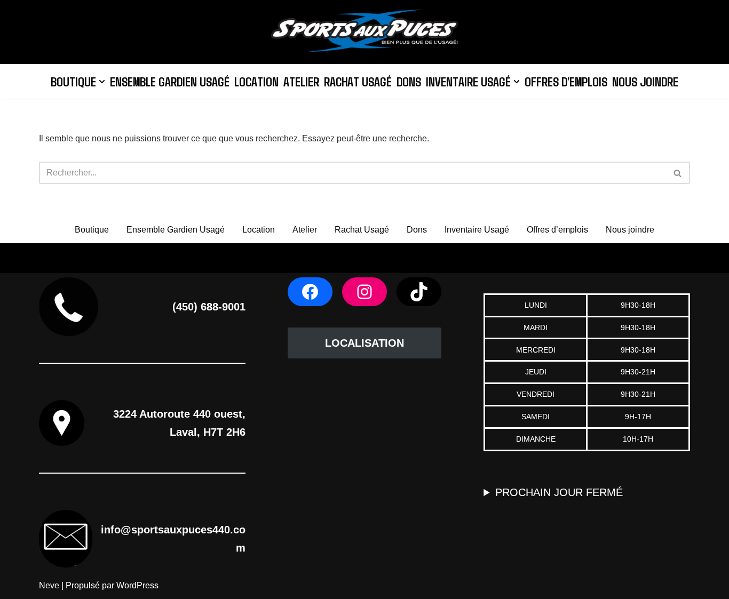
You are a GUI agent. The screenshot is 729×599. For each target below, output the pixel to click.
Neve (49, 585)
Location (256, 81)
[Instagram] (364, 291)
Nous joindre (645, 81)
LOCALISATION (364, 343)
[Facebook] (310, 291)
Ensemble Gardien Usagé (169, 81)
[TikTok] (419, 291)
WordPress (137, 585)
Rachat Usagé (358, 81)
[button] (102, 81)
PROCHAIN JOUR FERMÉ (559, 492)
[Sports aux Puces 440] (364, 32)
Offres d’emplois (566, 81)
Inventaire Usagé (477, 229)
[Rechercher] (678, 173)
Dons (409, 81)
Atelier (301, 81)
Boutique (92, 229)
